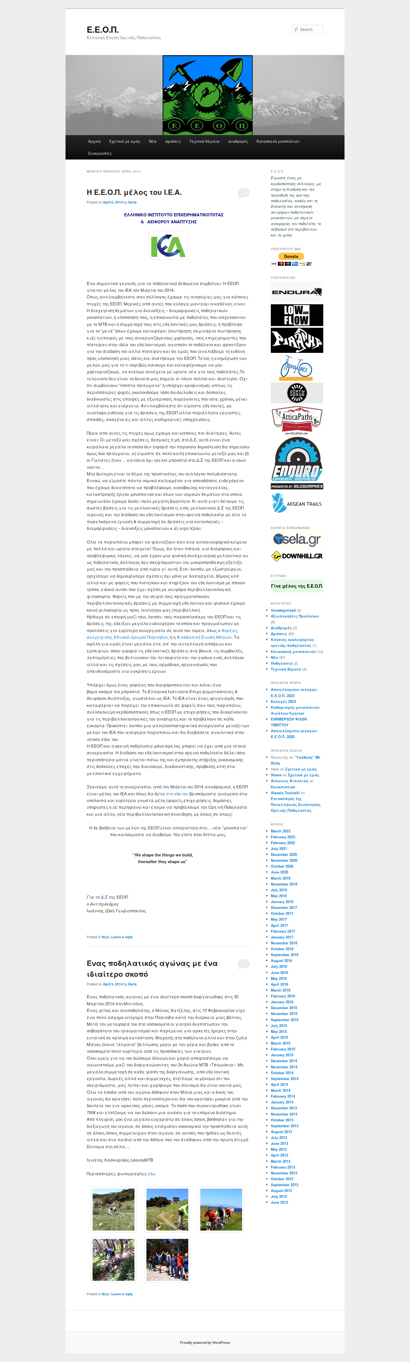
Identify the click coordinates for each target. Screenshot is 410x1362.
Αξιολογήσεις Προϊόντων (295, 616)
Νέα (152, 141)
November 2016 (284, 942)
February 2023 (283, 836)
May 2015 (279, 1031)
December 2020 (284, 854)
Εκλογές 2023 (283, 701)
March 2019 (280, 878)
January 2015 (282, 1054)
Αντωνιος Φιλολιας (289, 780)
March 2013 (280, 1161)
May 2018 (279, 895)
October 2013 (282, 1119)
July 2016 (279, 966)
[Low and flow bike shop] (297, 324)
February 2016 (283, 996)
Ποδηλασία (282, 663)
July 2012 (279, 1196)
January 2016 (282, 1001)
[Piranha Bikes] (297, 351)
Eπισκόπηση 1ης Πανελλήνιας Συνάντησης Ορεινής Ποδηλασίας (296, 804)
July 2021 (279, 848)
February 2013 (283, 1167)
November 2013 (284, 1114)
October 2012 (282, 1178)
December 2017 (284, 907)
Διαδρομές (238, 141)
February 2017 (283, 931)
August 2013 (281, 1131)
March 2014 (280, 1090)
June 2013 (279, 1143)
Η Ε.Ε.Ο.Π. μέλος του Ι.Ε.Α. (134, 192)
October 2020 (282, 866)
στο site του (177, 793)
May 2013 (279, 1149)
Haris (132, 202)
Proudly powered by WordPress (205, 1342)
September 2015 (284, 1019)
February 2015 (283, 1049)
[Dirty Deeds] (297, 401)
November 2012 (284, 1173)
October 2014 (282, 1072)
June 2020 (279, 872)
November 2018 (284, 884)
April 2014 (279, 1084)
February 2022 (283, 842)
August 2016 (281, 960)
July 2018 (279, 889)
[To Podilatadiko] (292, 379)
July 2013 (279, 1137)
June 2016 (279, 972)
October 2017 (282, 913)
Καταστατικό (283, 786)
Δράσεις (173, 141)
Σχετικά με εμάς (124, 141)
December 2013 (284, 1107)
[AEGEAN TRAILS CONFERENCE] (297, 513)
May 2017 (279, 919)
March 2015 (280, 1043)
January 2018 (282, 901)
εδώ (152, 1173)
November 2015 (284, 1013)
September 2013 (284, 1125)
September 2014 (284, 1078)
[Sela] (297, 546)
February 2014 (283, 1096)
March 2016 (280, 990)
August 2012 (281, 1190)
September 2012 (284, 1184)
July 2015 (279, 1025)
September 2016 (284, 954)
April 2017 (279, 925)
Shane (276, 774)
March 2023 (280, 831)
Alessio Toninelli (285, 792)
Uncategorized (283, 610)
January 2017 (282, 937)
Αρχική (94, 141)
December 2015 (284, 1007)
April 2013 (279, 1155)
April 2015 (279, 1037)
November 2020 (284, 860)
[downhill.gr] (297, 561)
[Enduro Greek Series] (297, 487)
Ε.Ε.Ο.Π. (103, 29)
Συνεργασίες (100, 153)
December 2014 (284, 1060)
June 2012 (279, 1202)
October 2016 (282, 948)
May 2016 (279, 978)
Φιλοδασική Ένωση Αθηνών (204, 637)
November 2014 (284, 1066)
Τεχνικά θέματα (204, 141)
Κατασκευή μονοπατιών (278, 141)
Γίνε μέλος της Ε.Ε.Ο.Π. (297, 586)
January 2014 (282, 1102)
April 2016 (279, 984)
